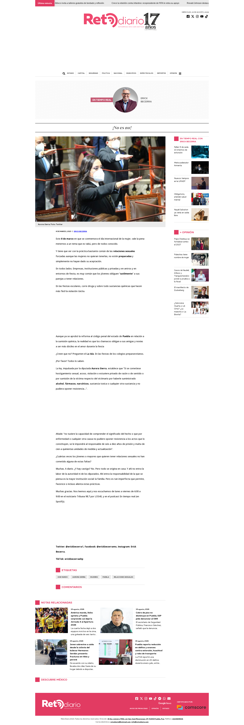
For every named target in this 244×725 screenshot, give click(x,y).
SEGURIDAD (93, 73)
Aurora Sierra (78, 577)
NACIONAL (118, 73)
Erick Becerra (80, 231)
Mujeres (94, 577)
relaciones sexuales (123, 577)
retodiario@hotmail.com (120, 722)
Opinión (173, 73)
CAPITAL (81, 73)
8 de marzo (63, 577)
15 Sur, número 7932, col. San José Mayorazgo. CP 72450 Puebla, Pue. (136, 719)
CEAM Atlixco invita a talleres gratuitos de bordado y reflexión (55, 3)
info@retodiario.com (140, 722)
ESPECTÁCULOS (146, 73)
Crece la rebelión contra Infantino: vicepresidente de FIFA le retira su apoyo (124, 3)
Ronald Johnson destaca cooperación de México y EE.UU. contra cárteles (199, 3)
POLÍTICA (106, 73)
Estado (166, 708)
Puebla (106, 577)
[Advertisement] (122, 52)
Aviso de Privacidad (139, 708)
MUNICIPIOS (131, 73)
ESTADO (70, 73)
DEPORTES (161, 73)
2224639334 (177, 719)
